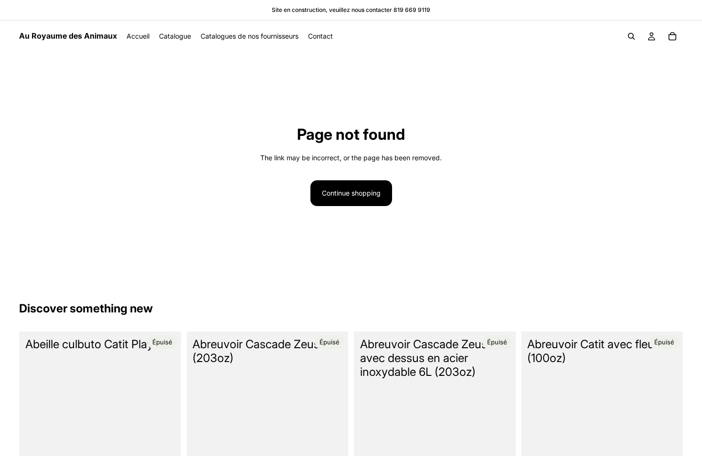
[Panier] (672, 36)
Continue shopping (351, 193)
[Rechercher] (631, 36)
